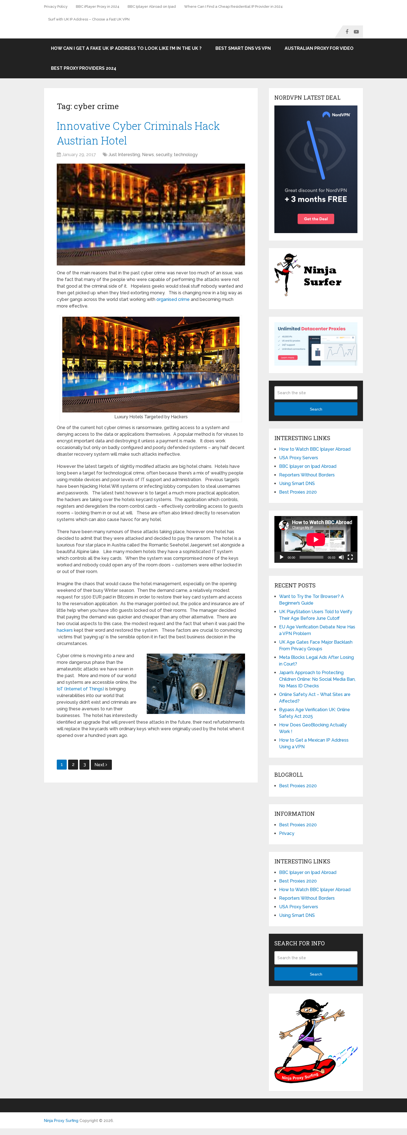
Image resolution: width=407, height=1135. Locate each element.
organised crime (173, 299)
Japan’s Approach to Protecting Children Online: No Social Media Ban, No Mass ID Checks (317, 679)
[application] (315, 539)
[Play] (281, 557)
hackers (65, 630)
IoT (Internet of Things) (80, 689)
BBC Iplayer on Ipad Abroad (307, 466)
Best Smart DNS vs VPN (243, 48)
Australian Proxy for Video (319, 48)
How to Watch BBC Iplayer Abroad (315, 449)
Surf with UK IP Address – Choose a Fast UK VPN (89, 19)
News (148, 154)
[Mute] (341, 557)
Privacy (286, 833)
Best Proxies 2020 (298, 492)
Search (316, 409)
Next (99, 764)
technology (186, 154)
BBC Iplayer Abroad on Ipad (152, 6)
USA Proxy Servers (298, 457)
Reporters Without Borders (307, 475)
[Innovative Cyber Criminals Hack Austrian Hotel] (151, 214)
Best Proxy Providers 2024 (83, 68)
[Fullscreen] (350, 557)
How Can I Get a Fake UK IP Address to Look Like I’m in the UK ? (126, 48)
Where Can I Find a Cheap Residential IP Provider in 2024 (233, 6)
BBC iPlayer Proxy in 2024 (97, 6)
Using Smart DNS (297, 483)
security (164, 154)
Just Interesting (124, 154)
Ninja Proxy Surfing (61, 1120)
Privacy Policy (56, 6)
